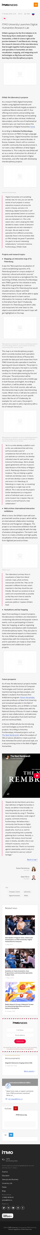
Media (4, 1187)
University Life (7, 1183)
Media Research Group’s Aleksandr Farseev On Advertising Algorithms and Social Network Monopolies (19, 1006)
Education (5, 1176)
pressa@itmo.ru (7, 1200)
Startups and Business (10, 1180)
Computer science (14, 892)
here (32, 127)
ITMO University (21, 1115)
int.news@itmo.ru (15, 1099)
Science (5, 1172)
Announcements (12, 1058)
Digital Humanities (14, 895)
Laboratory (27, 892)
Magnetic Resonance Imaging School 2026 (18, 1063)
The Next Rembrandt (10, 735)
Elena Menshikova (22, 868)
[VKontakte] (4, 18)
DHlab (26, 895)
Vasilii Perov (25, 877)
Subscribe (20, 1041)
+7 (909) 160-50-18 (7, 1197)
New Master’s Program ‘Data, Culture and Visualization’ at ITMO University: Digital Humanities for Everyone (19, 939)
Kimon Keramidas (27, 697)
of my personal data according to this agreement (20, 1049)
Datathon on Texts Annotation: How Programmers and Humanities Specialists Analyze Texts (18, 973)
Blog (4, 1191)
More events (29, 1071)
